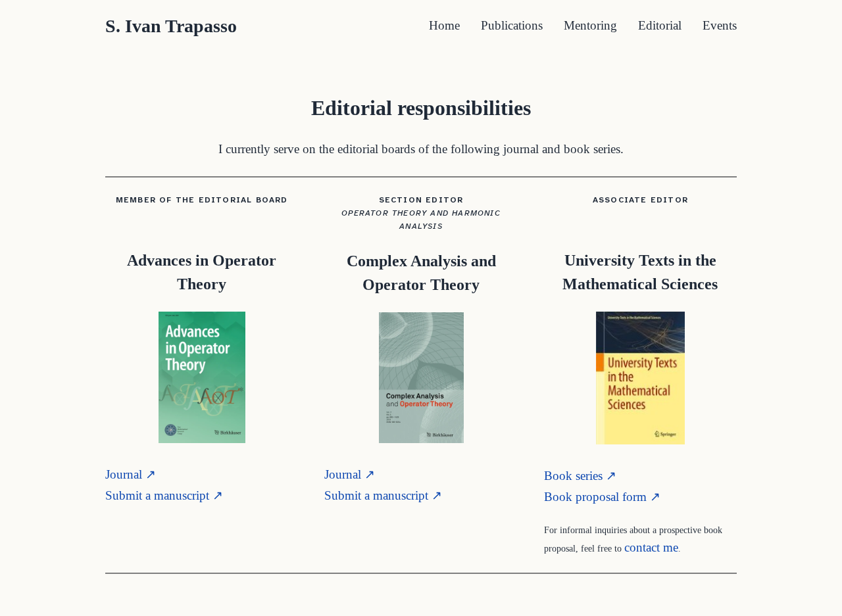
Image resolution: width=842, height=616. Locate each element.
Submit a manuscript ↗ (164, 495)
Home (444, 25)
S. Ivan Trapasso (171, 26)
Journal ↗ (130, 474)
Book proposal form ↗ (602, 497)
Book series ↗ (580, 476)
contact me (651, 547)
